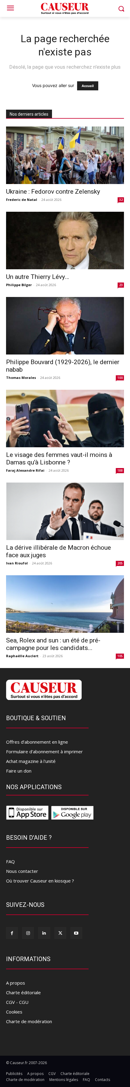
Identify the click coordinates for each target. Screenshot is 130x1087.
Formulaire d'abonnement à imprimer (44, 751)
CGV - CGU (17, 1002)
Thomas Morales (21, 377)
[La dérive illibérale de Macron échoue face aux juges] (65, 511)
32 (121, 200)
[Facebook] (12, 933)
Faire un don (18, 771)
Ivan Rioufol (17, 563)
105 (120, 656)
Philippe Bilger (19, 285)
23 (121, 285)
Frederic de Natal (21, 199)
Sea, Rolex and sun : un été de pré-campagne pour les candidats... (53, 644)
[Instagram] (28, 933)
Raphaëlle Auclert (22, 656)
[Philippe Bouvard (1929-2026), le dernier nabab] (65, 326)
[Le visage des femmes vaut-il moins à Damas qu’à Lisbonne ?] (65, 418)
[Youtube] (76, 933)
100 (120, 378)
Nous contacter (22, 871)
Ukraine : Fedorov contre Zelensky (53, 191)
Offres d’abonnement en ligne (37, 742)
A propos (15, 983)
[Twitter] (60, 933)
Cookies (14, 1012)
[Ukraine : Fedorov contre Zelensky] (65, 155)
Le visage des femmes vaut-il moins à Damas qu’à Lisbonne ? (59, 458)
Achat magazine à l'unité (31, 761)
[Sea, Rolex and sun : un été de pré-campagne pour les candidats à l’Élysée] (65, 604)
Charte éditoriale (23, 992)
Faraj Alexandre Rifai (25, 470)
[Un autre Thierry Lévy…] (65, 240)
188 (120, 470)
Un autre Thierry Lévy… (37, 276)
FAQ (10, 861)
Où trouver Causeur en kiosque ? (40, 881)
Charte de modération (29, 1021)
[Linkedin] (44, 933)
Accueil (88, 86)
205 (120, 563)
